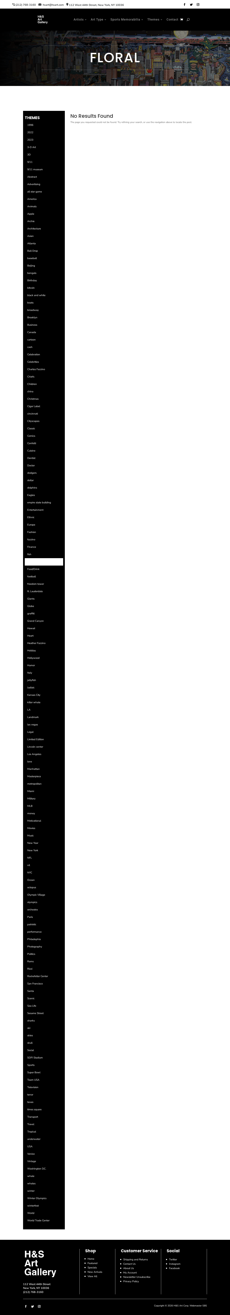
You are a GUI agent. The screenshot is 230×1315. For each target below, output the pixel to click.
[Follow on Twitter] (191, 4)
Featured (92, 1263)
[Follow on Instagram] (198, 4)
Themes (153, 19)
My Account (130, 1272)
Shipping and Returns (135, 1259)
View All (92, 1276)
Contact (172, 19)
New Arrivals (95, 1272)
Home (91, 1258)
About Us (128, 1268)
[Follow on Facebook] (184, 4)
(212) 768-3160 (33, 1292)
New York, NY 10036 (36, 1288)
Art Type (97, 19)
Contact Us (129, 1264)
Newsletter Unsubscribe (136, 1277)
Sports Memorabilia (125, 19)
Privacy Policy (131, 1281)
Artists (79, 19)
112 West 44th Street (37, 1284)
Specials (92, 1267)
